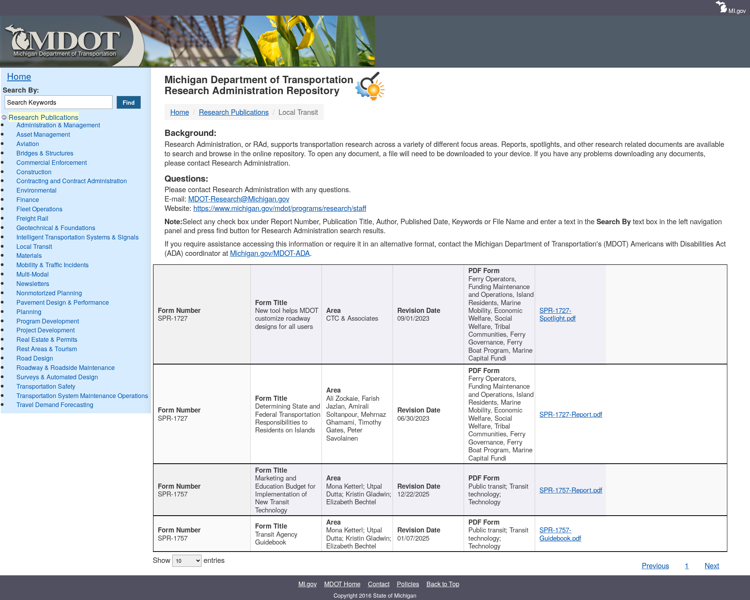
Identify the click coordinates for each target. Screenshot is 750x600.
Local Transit (34, 246)
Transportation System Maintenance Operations (82, 395)
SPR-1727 (173, 318)
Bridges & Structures (44, 152)
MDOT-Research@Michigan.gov (238, 198)
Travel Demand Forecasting (54, 404)
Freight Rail (32, 218)
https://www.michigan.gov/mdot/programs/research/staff (279, 208)
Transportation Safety (45, 386)
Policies (408, 583)
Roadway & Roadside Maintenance (65, 367)
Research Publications (44, 117)
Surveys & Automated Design (57, 376)
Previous (655, 565)
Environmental (36, 190)
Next (712, 565)
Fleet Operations (39, 208)
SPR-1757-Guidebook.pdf (560, 533)
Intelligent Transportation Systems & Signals (77, 236)
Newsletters (32, 283)
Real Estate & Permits (46, 339)
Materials (29, 255)
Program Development (47, 320)
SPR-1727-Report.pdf (570, 414)
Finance (27, 199)
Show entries (189, 560)
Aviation (27, 143)
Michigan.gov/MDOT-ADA (270, 253)
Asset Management (43, 134)
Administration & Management (58, 124)
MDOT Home (342, 583)
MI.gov (737, 10)
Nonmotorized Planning (49, 292)
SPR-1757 (173, 493)
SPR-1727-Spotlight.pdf (557, 314)
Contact (378, 583)
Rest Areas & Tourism (46, 348)
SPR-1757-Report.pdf (570, 490)
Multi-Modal (32, 274)
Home (19, 76)
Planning (28, 311)
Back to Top (443, 583)
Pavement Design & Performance (62, 302)
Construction (34, 171)
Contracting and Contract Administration (71, 180)
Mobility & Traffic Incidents (52, 264)
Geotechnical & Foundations (55, 227)
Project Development (45, 329)
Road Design (34, 358)
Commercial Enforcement (51, 162)
